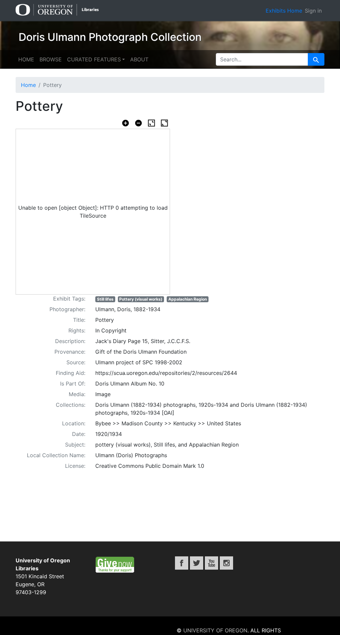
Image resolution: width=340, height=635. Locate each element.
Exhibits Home (284, 10)
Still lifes (105, 299)
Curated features (94, 59)
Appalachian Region (187, 299)
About (139, 59)
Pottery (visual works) (140, 299)
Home (26, 59)
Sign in (313, 10)
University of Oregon (215, 630)
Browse (51, 59)
